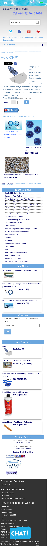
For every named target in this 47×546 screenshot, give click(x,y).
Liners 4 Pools (10, 226)
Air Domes (9, 240)
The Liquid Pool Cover (13, 223)
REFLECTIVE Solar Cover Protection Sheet (19, 301)
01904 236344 (6, 509)
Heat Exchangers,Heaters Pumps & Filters (21, 229)
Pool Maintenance (11, 234)
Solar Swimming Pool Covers (16, 252)
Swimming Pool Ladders (14, 258)
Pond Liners (9, 246)
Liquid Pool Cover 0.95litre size (15, 392)
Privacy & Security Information (13, 498)
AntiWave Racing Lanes (14, 217)
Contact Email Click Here (23, 452)
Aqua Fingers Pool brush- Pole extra (17, 422)
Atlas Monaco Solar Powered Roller (16, 361)
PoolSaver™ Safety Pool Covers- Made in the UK (23, 205)
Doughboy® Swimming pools (16, 243)
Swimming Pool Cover (7, 51)
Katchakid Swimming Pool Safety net (18, 211)
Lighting (8, 237)
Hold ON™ (6, 346)
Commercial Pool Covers (14, 202)
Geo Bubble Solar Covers (14, 193)
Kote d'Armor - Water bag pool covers (19, 214)
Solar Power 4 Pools (12, 255)
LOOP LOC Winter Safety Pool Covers (19, 208)
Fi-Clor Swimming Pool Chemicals (17, 220)
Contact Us (6, 485)
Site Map (5, 495)
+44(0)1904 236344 (8, 515)
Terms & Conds (8, 493)
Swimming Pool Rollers (21, 51)
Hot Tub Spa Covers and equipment (18, 261)
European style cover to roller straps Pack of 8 (22, 175)
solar (6, 249)
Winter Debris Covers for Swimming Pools (19, 270)
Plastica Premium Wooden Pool (17, 231)
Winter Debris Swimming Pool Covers (19, 199)
